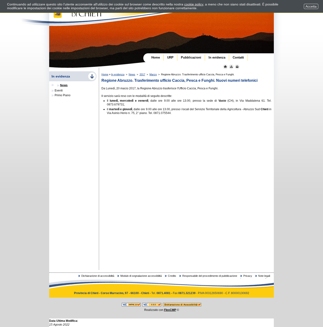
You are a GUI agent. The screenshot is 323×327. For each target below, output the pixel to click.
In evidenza (117, 74)
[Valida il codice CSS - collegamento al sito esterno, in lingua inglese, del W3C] (151, 305)
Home (104, 74)
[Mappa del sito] (231, 66)
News (132, 74)
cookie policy (193, 4)
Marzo (153, 74)
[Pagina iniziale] (225, 66)
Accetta (311, 6)
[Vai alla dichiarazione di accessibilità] (182, 305)
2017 (142, 74)
